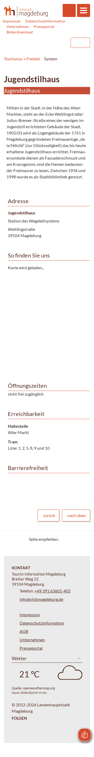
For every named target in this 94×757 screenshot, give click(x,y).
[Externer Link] (33, 42)
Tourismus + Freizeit (22, 58)
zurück (49, 515)
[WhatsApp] (84, 539)
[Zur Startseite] (26, 10)
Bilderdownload (20, 32)
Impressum (12, 21)
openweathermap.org (39, 688)
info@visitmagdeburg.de (41, 599)
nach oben (76, 515)
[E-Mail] (77, 539)
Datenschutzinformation (45, 21)
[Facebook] (71, 539)
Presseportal (44, 26)
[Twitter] (64, 539)
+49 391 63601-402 (52, 590)
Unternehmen (18, 26)
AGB (24, 631)
